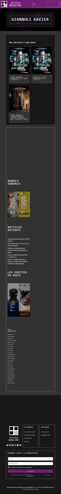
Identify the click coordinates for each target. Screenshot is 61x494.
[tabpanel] (13, 205)
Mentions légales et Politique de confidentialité (20, 487)
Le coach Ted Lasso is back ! (13, 299)
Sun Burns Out (45, 432)
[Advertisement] (13, 151)
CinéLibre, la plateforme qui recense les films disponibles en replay (17, 250)
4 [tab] (20, 219)
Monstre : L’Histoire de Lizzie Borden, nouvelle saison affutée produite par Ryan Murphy (17, 261)
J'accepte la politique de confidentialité (21, 467)
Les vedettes (28, 438)
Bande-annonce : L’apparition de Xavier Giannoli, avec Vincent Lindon (19, 117)
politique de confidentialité (38, 475)
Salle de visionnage (29, 435)
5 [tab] (23, 219)
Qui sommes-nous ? (29, 432)
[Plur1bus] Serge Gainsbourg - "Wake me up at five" (24, 204)
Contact (26, 441)
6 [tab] (26, 219)
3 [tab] (17, 219)
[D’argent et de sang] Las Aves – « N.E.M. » (40, 78)
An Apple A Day (45, 435)
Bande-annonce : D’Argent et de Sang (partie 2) (19, 78)
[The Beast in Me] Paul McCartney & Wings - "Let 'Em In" (13, 204)
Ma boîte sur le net (48, 487)
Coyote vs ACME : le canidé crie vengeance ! (24, 299)
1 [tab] (11, 219)
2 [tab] (14, 219)
